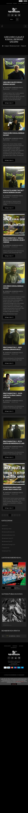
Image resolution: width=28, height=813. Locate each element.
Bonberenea (8, 87)
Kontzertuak (5, 551)
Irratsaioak (6, 89)
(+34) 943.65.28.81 (14, 663)
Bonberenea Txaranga (7, 544)
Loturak (19, 3)
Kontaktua (24, 3)
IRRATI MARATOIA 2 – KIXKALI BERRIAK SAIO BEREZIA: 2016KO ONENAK (14, 240)
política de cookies (20, 681)
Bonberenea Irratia (17, 87)
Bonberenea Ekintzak (7, 532)
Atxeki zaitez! (9, 3)
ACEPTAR (14, 684)
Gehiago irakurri (9, 103)
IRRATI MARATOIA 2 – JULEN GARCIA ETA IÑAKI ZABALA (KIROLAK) (12, 395)
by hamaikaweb (20, 674)
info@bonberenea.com (14, 664)
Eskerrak (15, 3)
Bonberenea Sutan (6, 541)
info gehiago (8, 587)
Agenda (4, 525)
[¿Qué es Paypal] (5, 667)
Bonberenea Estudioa (7, 535)
